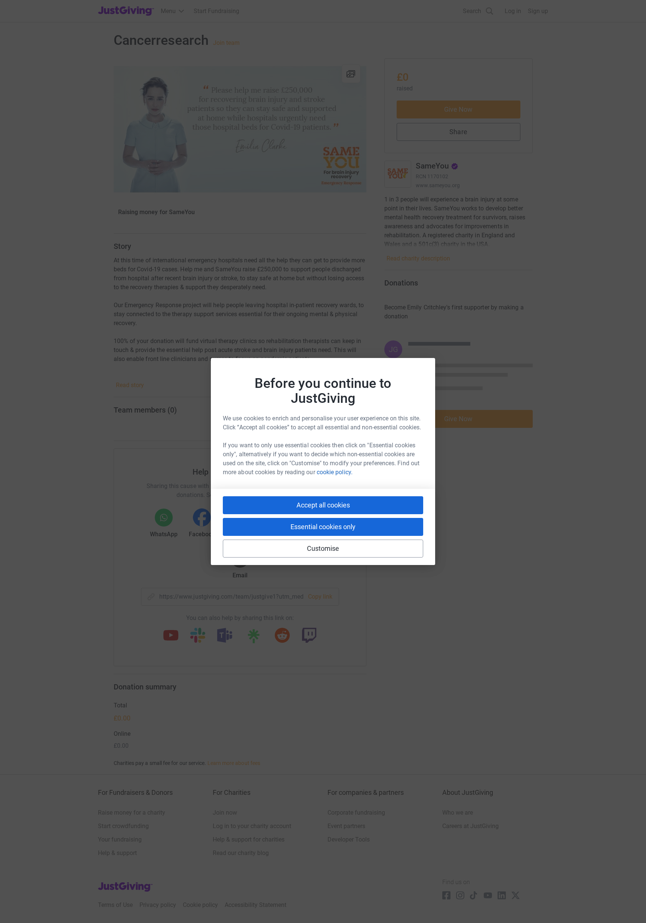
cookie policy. (335, 472)
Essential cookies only (323, 527)
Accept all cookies (323, 505)
